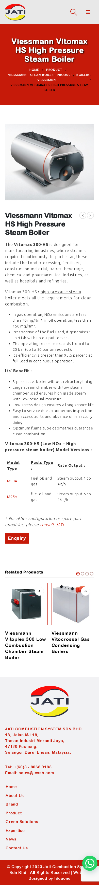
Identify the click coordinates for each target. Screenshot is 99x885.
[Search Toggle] (73, 12)
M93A (13, 481)
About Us (15, 795)
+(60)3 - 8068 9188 (33, 767)
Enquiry (17, 538)
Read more (39, 591)
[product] (26, 604)
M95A (12, 497)
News (11, 839)
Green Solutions (22, 821)
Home (11, 787)
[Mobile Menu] (88, 12)
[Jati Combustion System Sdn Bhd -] (15, 12)
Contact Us (17, 848)
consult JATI (52, 524)
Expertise (15, 830)
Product (14, 813)
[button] (78, 574)
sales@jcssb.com (36, 773)
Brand (12, 804)
